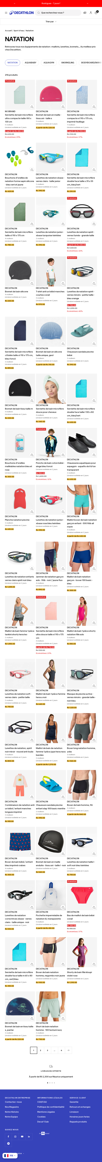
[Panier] (96, 12)
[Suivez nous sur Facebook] (8, 1136)
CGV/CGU (42, 1102)
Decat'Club (43, 1121)
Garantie (74, 1102)
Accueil (8, 30)
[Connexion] (90, 12)
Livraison (74, 1112)
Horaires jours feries (80, 1116)
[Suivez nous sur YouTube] (22, 1136)
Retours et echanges (80, 1107)
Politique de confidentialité (50, 1107)
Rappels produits (78, 1121)
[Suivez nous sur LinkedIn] (29, 1136)
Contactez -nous (13, 1102)
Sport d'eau (19, 30)
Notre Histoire (12, 1112)
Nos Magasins (12, 1107)
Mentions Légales (46, 1112)
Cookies (41, 1116)
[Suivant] (68, 1050)
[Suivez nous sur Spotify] (8, 1143)
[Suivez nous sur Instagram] (15, 1136)
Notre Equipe (11, 1116)
